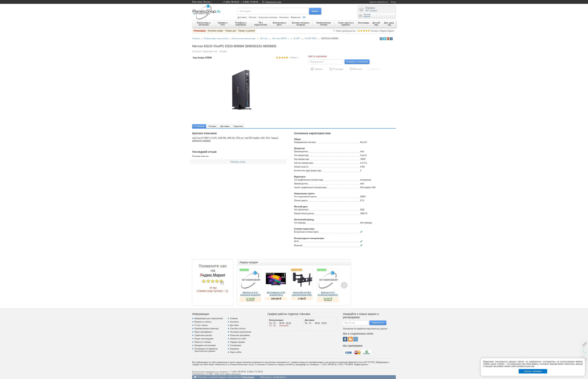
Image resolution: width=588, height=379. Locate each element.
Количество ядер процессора (307, 170)
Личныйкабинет (367, 15)
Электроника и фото (279, 24)
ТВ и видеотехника (260, 24)
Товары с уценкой (246, 31)
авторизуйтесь (279, 377)
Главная (196, 38)
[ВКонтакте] (345, 339)
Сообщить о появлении (357, 62)
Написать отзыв (238, 162)
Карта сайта (235, 352)
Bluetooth (298, 245)
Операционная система (305, 142)
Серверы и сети (222, 24)
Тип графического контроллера (308, 180)
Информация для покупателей (208, 318)
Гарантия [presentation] (238, 126)
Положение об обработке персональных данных (206, 350)
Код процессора (301, 159)
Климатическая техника (324, 24)
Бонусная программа (240, 335)
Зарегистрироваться (378, 2)
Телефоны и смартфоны (240, 24)
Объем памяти (300, 200)
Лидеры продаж (237, 342)
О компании (235, 345)
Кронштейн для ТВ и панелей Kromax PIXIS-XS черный (302, 294)
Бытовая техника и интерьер (300, 24)
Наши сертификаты (203, 332)
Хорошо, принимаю (533, 371)
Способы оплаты (238, 328)
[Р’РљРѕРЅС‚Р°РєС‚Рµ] (381, 38)
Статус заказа (200, 325)
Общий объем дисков (304, 213)
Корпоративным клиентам (206, 328)
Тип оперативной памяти (305, 196)
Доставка (242, 17)
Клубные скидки (215, 31)
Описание (196, 51)
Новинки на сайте (238, 338)
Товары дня (230, 31)
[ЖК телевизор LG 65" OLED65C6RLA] (276, 279)
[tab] (199, 126)
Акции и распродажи (203, 338)
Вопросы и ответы (202, 322)
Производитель (301, 151)
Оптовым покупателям (240, 332)
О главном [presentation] (199, 126)
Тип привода (299, 223)
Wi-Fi (296, 241)
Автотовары (363, 23)
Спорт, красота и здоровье (346, 24)
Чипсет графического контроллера (310, 187)
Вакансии (295, 17)
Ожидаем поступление (205, 345)
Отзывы (223, 51)
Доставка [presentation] (224, 126)
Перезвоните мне (273, 2)
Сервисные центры (203, 335)
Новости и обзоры (202, 342)
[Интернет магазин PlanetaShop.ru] (207, 12)
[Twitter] (384, 38)
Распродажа (200, 31)
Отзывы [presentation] (212, 126)
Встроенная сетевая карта (306, 232)
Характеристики (209, 51)
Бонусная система (268, 17)
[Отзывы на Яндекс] (212, 280)
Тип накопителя (301, 209)
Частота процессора (303, 163)
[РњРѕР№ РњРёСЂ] (391, 38)
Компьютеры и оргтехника (203, 24)
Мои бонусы (266, 377)
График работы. (361, 364)
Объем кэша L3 (301, 167)
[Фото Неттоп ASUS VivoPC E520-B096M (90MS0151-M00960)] (245, 90)
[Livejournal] (355, 339)
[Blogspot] (350, 339)
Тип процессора (301, 155)
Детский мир (376, 24)
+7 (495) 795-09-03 (230, 2)
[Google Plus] (387, 38)
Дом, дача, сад (389, 24)
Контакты (284, 17)
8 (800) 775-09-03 (250, 2)
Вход (393, 2)
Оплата (252, 17)
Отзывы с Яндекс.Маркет (382, 31)
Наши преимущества (345, 31)
